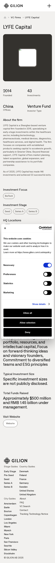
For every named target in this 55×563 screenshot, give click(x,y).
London (8, 519)
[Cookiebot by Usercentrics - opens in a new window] (39, 228)
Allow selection (27, 322)
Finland (23, 475)
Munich (7, 530)
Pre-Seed (9, 475)
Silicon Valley (10, 549)
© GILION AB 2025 (13, 557)
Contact (24, 510)
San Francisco (11, 541)
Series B (8, 486)
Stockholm (9, 553)
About (23, 498)
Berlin (7, 507)
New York (8, 534)
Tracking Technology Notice (34, 514)
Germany (24, 483)
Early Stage (10, 471)
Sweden (23, 486)
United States (26, 490)
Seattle (8, 545)
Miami (7, 526)
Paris (6, 538)
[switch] (47, 274)
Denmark (24, 471)
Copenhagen (10, 515)
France (22, 479)
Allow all (27, 313)
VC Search (25, 506)
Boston (8, 511)
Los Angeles (10, 522)
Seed (6, 479)
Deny (27, 332)
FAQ (22, 502)
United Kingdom (27, 494)
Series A (8, 483)
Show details (39, 304)
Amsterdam (10, 503)
